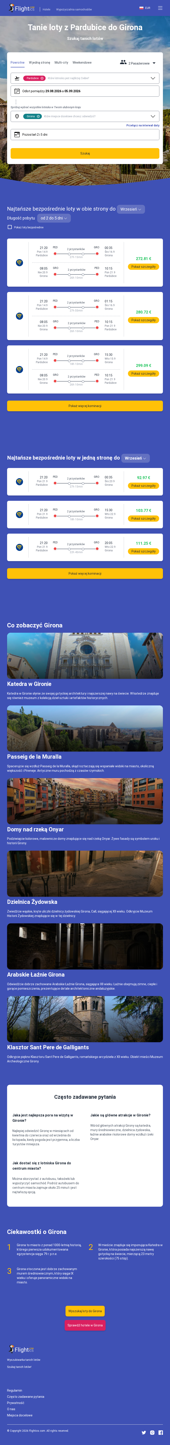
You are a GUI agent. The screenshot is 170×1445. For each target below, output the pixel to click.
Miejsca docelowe (20, 1415)
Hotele (46, 9)
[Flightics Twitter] (144, 1432)
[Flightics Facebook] (160, 1432)
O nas (11, 1409)
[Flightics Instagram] (152, 1432)
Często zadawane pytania (25, 1396)
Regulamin (14, 1390)
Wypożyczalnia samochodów (74, 9)
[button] (160, 8)
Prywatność (15, 1402)
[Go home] (21, 1349)
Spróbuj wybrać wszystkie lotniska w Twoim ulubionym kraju (46, 107)
